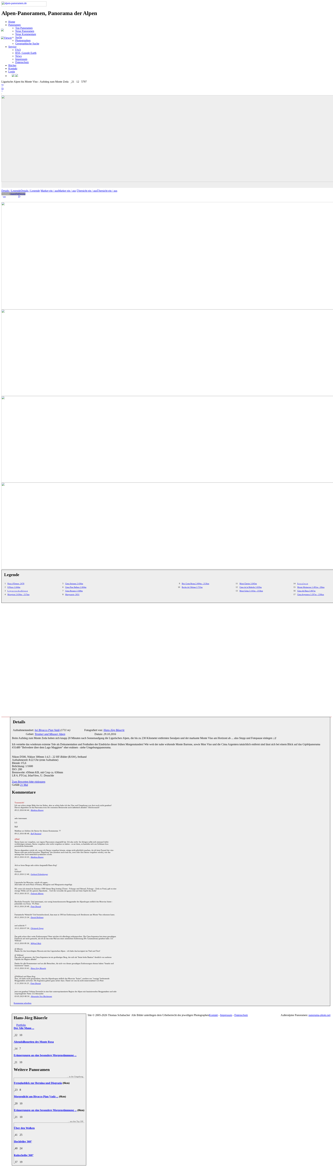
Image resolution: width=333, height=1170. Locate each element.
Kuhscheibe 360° (23, 1155)
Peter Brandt (36, 906)
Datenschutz (22, 62)
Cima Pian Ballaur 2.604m (75, 587)
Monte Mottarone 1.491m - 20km (311, 587)
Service (12, 46)
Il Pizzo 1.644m (13, 587)
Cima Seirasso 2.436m (74, 583)
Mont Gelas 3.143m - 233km (251, 591)
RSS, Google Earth (25, 52)
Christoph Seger (37, 928)
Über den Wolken (24, 1128)
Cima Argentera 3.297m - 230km (310, 594)
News (18, 56)
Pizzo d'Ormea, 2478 (15, 583)
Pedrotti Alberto (37, 893)
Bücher (12, 65)
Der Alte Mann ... (24, 1028)
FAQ (18, 49)
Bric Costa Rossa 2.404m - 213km (195, 583)
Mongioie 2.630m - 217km (18, 594)
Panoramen (14, 24)
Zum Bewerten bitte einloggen (28, 781)
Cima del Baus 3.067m (306, 591)
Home (11, 21)
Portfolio (21, 1025)
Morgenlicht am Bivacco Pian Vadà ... (36, 1096)
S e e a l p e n (302, 583)
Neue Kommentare (25, 34)
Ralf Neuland (36, 834)
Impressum (21, 59)
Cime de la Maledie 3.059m (251, 587)
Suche (18, 37)
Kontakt (12, 68)
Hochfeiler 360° (23, 1141)
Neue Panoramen (24, 31)
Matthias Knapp (37, 810)
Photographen (23, 40)
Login (11, 71)
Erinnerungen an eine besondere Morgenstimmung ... (45, 1055)
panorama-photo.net (319, 1015)
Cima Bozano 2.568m (74, 591)
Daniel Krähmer (37, 917)
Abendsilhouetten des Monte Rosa (34, 1041)
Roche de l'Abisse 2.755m (192, 587)
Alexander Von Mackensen (41, 996)
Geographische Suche (27, 43)
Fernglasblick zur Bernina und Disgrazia (38, 1083)
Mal (24, 784)
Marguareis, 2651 (72, 594)
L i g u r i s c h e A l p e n (17, 591)
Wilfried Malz (36, 943)
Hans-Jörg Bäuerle (38, 968)
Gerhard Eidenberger (39, 874)
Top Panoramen (24, 27)
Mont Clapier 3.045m (248, 583)
